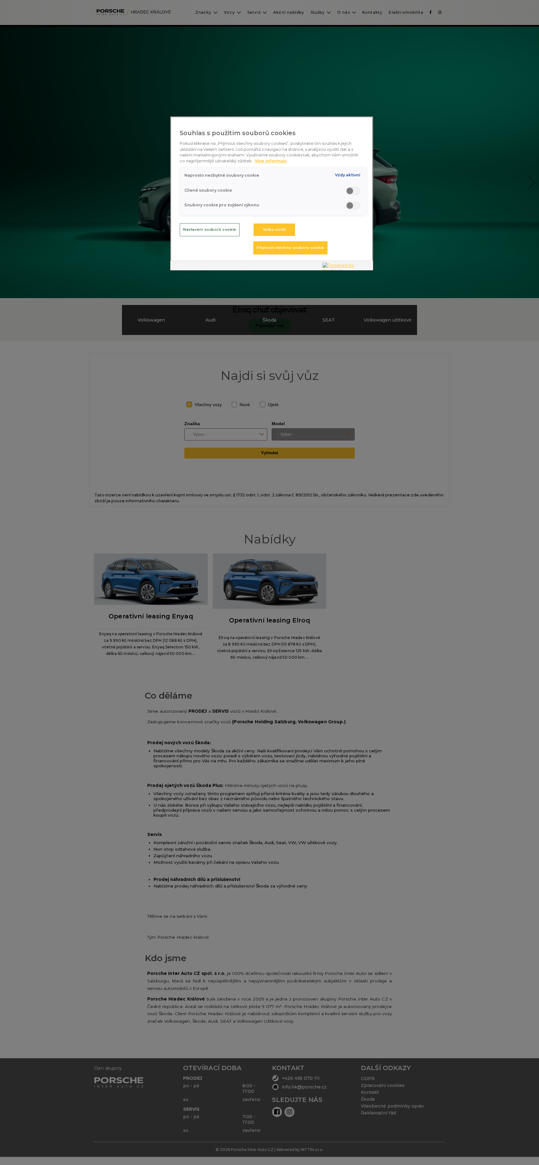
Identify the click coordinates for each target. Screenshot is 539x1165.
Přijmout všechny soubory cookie (290, 247)
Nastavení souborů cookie (209, 229)
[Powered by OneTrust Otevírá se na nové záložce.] (346, 266)
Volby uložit (274, 229)
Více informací (271, 161)
